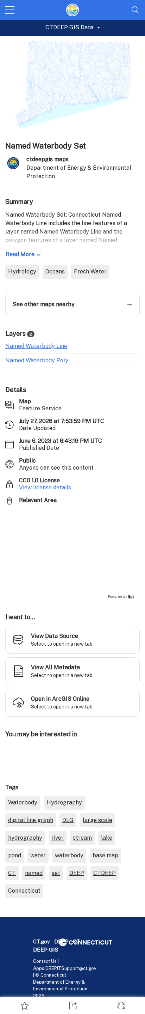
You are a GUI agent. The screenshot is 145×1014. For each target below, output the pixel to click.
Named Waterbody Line (36, 346)
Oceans (55, 271)
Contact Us (45, 961)
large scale (97, 820)
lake (106, 837)
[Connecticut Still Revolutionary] (85, 941)
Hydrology (22, 271)
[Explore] (72, 555)
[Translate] (121, 1005)
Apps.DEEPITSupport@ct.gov (64, 968)
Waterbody (22, 802)
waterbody (69, 855)
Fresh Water (90, 271)
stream (82, 837)
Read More (20, 254)
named (34, 873)
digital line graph (30, 820)
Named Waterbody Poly (36, 360)
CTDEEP (104, 873)
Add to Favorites (24, 1005)
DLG (68, 820)
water (38, 855)
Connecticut (24, 890)
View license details (45, 487)
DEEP (76, 873)
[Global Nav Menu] (10, 10)
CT (12, 873)
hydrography (25, 837)
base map (105, 855)
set (56, 873)
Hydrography (64, 802)
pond (14, 855)
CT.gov (41, 941)
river (57, 837)
